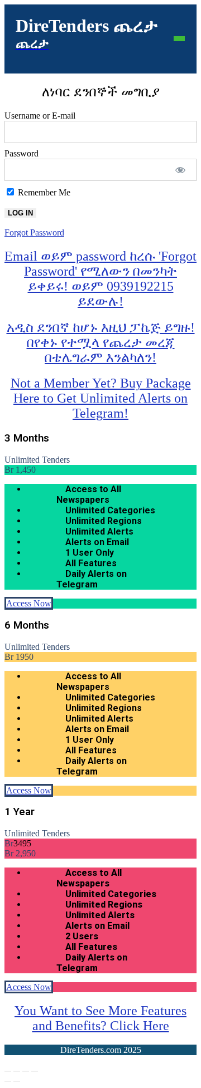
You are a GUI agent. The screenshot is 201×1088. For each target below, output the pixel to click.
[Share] (25, 1071)
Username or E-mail (39, 115)
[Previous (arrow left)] (7, 1081)
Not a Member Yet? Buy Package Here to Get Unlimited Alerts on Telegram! (101, 398)
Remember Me (43, 192)
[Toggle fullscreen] (16, 1071)
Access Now (28, 603)
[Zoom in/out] (7, 1071)
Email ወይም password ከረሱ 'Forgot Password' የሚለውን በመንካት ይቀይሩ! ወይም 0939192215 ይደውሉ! (100, 278)
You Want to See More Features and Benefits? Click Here (100, 1018)
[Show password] (181, 170)
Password (21, 153)
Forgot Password (34, 232)
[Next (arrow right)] (16, 1081)
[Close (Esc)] (34, 1071)
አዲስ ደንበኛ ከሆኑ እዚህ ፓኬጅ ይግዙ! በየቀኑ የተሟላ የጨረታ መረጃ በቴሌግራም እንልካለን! (101, 342)
